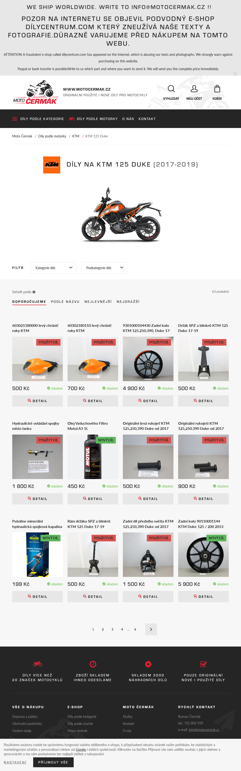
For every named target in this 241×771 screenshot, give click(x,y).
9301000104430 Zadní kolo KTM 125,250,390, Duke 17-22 (147, 328)
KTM (75, 136)
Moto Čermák (22, 136)
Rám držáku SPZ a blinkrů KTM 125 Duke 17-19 (89, 524)
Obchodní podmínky (27, 723)
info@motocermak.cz (204, 729)
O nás (128, 118)
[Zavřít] (235, 74)
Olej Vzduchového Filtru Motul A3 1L (88, 426)
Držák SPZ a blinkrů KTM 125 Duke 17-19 (203, 328)
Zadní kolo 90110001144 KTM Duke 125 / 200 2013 (200, 524)
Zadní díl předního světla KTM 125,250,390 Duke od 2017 (148, 524)
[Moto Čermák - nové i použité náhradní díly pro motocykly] (35, 92)
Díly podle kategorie (42, 118)
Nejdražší (128, 301)
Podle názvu (65, 301)
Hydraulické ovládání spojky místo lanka (35, 426)
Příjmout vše (53, 762)
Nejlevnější (98, 301)
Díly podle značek (80, 723)
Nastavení (15, 762)
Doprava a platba (24, 716)
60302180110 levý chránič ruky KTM (90, 328)
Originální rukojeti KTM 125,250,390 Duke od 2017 (201, 426)
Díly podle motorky (97, 118)
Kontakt (147, 118)
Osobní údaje (21, 730)
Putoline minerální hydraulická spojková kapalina (37, 524)
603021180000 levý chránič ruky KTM (35, 328)
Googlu (81, 749)
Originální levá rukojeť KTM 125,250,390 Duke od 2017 (146, 426)
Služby (127, 716)
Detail (39, 401)
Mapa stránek (77, 730)
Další (151, 629)
